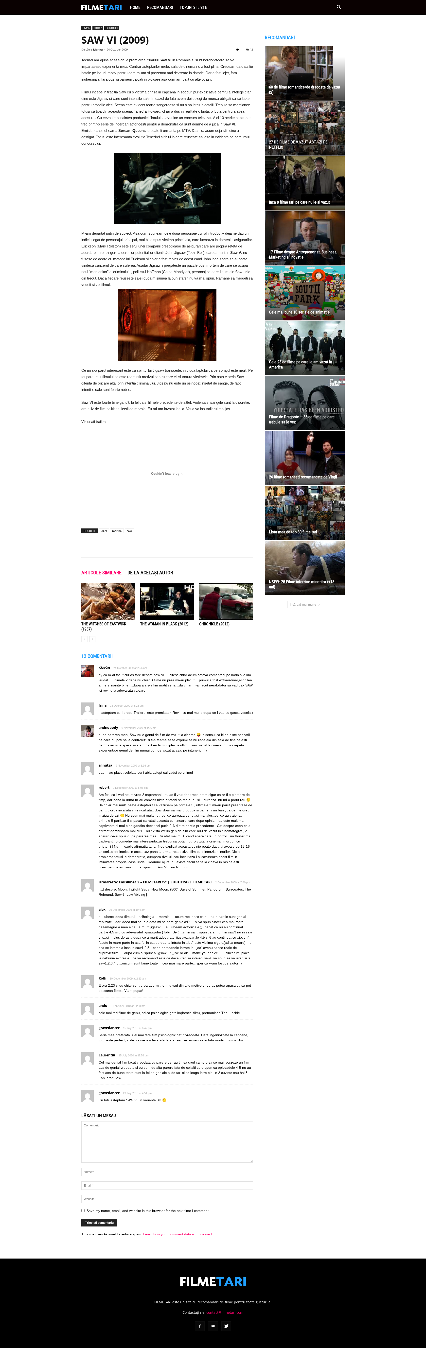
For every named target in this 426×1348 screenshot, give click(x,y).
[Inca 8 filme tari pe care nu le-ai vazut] (305, 183)
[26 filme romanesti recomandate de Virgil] (305, 458)
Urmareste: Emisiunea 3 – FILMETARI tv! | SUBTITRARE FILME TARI (155, 882)
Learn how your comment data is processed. (178, 1234)
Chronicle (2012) (214, 624)
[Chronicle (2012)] (226, 601)
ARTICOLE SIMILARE (101, 573)
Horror (98, 27)
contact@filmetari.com (224, 1312)
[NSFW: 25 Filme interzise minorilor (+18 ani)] (305, 568)
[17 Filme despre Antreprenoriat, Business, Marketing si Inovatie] (305, 238)
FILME (86, 27)
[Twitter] (226, 1326)
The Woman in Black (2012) (164, 624)
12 (251, 49)
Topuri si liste (193, 7)
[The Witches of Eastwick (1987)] (108, 601)
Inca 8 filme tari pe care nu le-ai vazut (299, 202)
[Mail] (213, 1326)
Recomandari (160, 7)
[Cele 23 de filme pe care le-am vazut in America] (305, 348)
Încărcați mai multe (303, 604)
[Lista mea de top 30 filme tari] (305, 513)
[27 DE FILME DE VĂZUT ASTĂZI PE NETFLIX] (305, 128)
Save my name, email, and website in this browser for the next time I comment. (148, 1211)
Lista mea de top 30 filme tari (293, 531)
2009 (104, 531)
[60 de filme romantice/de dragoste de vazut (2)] (305, 73)
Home (135, 7)
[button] (339, 7)
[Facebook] (200, 1326)
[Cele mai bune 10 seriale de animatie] (305, 293)
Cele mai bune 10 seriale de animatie (299, 312)
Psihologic (112, 27)
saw (129, 531)
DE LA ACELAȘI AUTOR (150, 573)
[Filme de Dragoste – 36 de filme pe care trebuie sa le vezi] (305, 403)
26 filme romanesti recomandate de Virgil (303, 476)
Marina (98, 49)
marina (117, 531)
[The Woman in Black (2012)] (167, 601)
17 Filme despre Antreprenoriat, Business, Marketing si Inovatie (303, 254)
